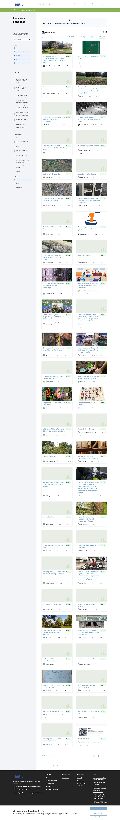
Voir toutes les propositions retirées (51, 766)
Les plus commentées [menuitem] (83, 37)
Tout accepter (98, 808)
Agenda (48, 786)
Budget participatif (51, 780)
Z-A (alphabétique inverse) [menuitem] (71, 37)
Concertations (50, 783)
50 (55, 756)
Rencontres (80, 781)
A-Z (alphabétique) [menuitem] (60, 37)
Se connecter (65, 778)
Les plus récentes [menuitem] (51, 37)
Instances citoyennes (52, 789)
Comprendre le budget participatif (99, 783)
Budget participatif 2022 (28, 10)
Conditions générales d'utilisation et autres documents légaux (99, 796)
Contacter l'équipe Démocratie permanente (100, 801)
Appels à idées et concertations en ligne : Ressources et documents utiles (99, 789)
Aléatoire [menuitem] (44, 38)
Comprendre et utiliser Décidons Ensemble (99, 778)
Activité (79, 778)
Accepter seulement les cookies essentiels (98, 812)
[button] (15, 45)
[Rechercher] (49, 4)
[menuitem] (22, 39)
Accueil (48, 778)
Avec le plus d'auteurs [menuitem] (102, 37)
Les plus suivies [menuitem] (92, 37)
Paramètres (98, 816)
